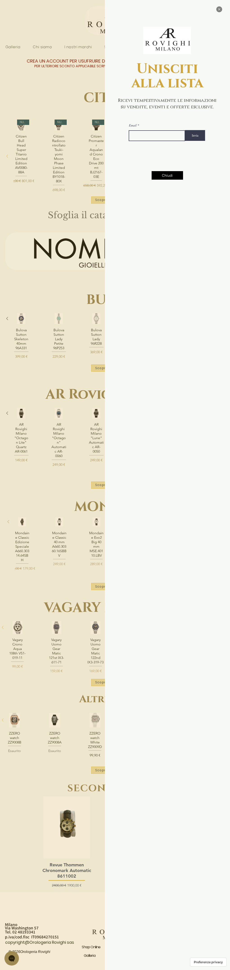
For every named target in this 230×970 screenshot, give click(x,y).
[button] (219, 9)
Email (133, 125)
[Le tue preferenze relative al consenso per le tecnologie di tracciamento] (208, 962)
